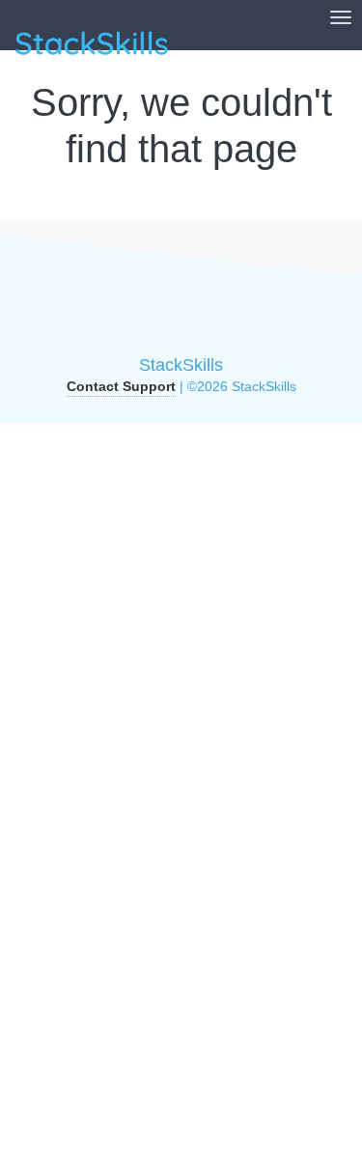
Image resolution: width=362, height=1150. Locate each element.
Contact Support (121, 386)
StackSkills (181, 365)
